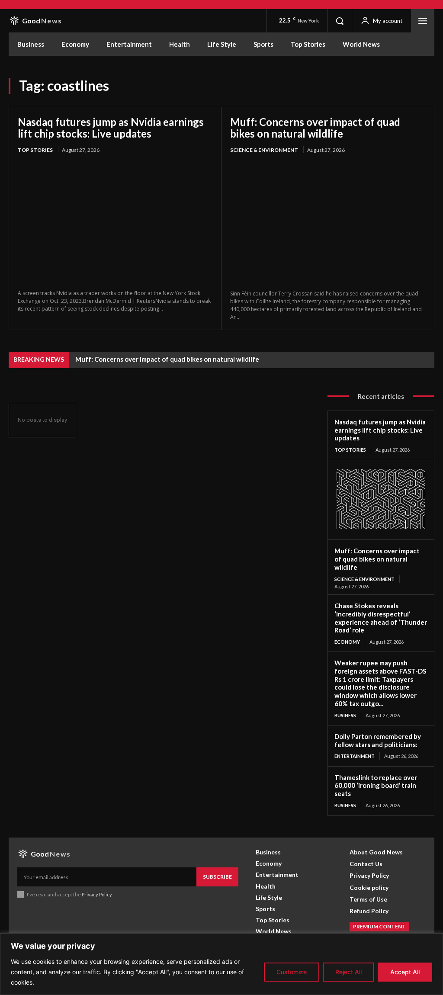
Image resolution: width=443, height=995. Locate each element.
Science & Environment (264, 150)
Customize (291, 972)
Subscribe (217, 876)
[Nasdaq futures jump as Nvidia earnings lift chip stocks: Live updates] (115, 222)
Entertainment (354, 756)
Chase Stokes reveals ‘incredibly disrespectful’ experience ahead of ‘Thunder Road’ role (380, 618)
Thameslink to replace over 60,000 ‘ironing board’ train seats (375, 786)
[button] (339, 20)
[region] (221, 964)
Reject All (348, 972)
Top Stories (35, 150)
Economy (347, 642)
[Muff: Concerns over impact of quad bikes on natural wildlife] (327, 222)
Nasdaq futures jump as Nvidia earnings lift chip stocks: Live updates (111, 128)
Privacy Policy (97, 894)
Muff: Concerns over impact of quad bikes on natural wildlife (315, 128)
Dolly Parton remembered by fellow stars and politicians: (377, 740)
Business (345, 715)
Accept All (405, 972)
